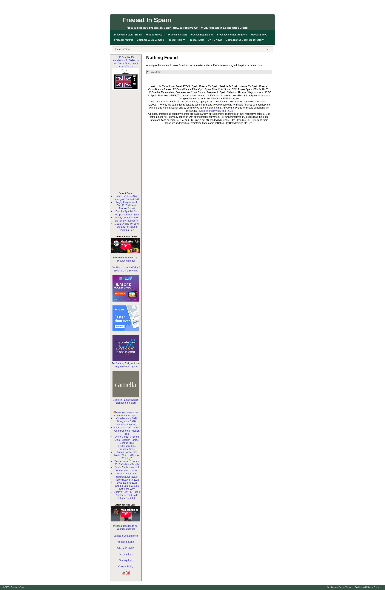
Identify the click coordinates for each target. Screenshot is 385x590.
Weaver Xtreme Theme (341, 587)
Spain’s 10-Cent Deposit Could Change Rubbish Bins (127, 430)
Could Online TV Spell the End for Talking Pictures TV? (127, 226)
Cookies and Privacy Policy (367, 587)
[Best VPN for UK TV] (125, 330)
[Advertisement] (192, 7)
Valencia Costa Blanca (126, 536)
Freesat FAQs (196, 40)
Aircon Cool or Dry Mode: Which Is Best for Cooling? (126, 455)
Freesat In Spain (146, 19)
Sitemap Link (126, 554)
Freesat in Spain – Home (128, 34)
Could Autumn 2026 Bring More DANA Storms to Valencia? (127, 421)
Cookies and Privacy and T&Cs (216, 111)
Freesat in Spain (177, 34)
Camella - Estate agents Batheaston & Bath (126, 401)
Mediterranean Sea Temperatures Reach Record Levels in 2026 (127, 476)
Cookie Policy (125, 566)
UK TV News (215, 40)
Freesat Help (175, 40)
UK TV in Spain (125, 548)
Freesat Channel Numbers (232, 34)
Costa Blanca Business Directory (245, 40)
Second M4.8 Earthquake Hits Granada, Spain (127, 446)
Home (118, 49)
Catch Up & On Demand (150, 40)
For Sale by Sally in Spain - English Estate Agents (126, 365)
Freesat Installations (201, 34)
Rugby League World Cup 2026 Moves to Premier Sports (127, 205)
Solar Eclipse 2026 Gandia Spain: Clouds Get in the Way (127, 485)
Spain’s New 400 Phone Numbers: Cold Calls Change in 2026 (127, 495)
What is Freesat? (155, 34)
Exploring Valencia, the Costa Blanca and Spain (126, 414)
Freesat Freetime (123, 40)
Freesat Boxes (259, 34)
